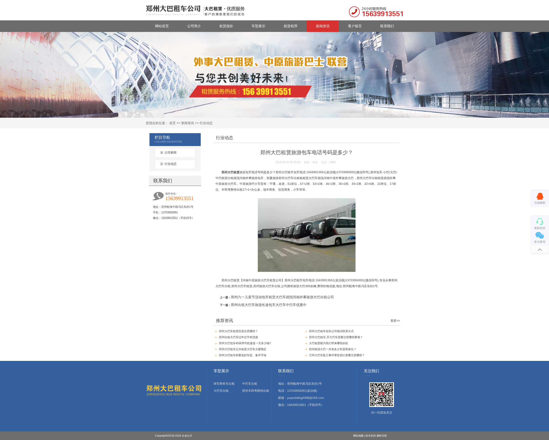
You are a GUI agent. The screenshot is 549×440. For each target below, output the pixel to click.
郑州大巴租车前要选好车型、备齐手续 (242, 355)
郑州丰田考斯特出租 (255, 390)
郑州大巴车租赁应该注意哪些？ (238, 331)
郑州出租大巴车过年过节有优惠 (238, 337)
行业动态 (206, 123)
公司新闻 (170, 152)
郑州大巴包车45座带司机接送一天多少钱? (245, 343)
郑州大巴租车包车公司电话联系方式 (331, 331)
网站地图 (358, 435)
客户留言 (355, 26)
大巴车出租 (221, 390)
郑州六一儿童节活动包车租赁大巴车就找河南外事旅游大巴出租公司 (282, 297)
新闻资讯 (323, 26)
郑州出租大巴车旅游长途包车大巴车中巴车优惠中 (268, 305)
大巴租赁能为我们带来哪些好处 (328, 343)
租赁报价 (226, 26)
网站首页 (162, 26)
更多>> (395, 320)
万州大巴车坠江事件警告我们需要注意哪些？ (337, 355)
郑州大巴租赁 (231, 172)
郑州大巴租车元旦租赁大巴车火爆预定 (242, 349)
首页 (172, 123)
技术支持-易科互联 (376, 435)
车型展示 (258, 26)
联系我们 (387, 26)
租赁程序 (290, 26)
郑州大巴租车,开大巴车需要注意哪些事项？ (336, 337)
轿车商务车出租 (224, 383)
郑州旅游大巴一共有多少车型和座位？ (332, 349)
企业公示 (187, 435)
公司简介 (194, 26)
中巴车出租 (249, 383)
